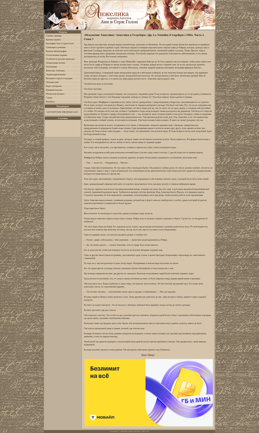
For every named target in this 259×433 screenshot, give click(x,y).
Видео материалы (53, 86)
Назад (144, 354)
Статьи (49, 97)
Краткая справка (53, 39)
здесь (75, 111)
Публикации (51, 66)
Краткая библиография (56, 51)
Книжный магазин (54, 89)
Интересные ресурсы (55, 93)
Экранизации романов (56, 74)
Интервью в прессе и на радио (59, 78)
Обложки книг (52, 82)
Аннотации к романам (56, 47)
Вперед (151, 354)
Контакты (50, 101)
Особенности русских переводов (60, 58)
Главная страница (53, 35)
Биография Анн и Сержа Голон (59, 43)
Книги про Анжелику (55, 70)
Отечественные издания (56, 55)
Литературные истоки (55, 62)
